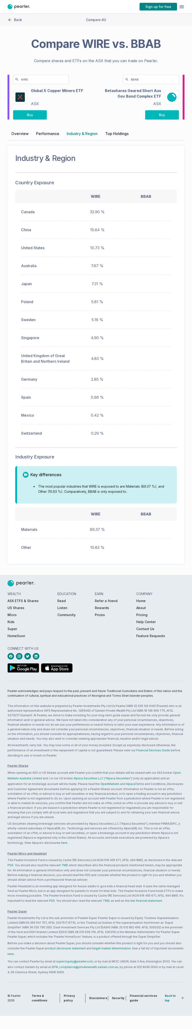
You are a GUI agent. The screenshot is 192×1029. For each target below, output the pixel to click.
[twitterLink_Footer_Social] (28, 656)
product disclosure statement (65, 948)
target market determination (111, 948)
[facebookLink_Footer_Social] (11, 656)
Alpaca (130, 784)
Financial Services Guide (153, 750)
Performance (47, 133)
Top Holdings (117, 133)
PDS (10, 865)
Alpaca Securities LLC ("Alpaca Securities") (103, 778)
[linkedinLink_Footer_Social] (37, 656)
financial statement (149, 900)
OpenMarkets (109, 784)
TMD (64, 865)
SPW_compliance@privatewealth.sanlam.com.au (85, 967)
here (64, 842)
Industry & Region (82, 133)
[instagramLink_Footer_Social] (20, 656)
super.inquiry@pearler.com (74, 961)
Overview (20, 133)
